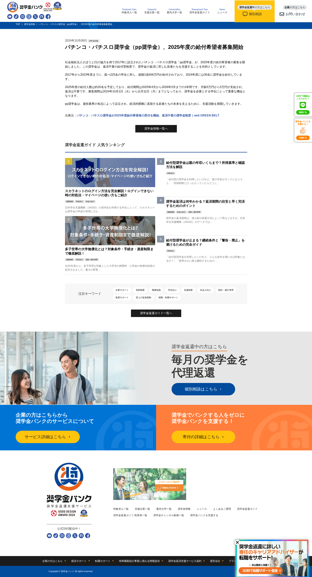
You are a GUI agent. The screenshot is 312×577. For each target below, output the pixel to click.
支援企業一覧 (152, 11)
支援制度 (188, 290)
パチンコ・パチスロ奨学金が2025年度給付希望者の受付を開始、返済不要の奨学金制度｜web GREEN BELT (148, 115)
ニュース (222, 11)
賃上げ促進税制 (143, 297)
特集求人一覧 (129, 11)
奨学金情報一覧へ (156, 128)
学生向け (172, 290)
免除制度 (140, 290)
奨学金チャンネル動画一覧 (168, 515)
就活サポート (79, 561)
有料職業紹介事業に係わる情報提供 (139, 561)
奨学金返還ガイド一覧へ (156, 313)
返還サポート (122, 297)
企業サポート (122, 290)
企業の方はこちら (52, 561)
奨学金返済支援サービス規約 (184, 561)
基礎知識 (156, 290)
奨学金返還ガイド (199, 11)
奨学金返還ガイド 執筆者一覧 (130, 515)
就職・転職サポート (168, 297)
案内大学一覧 (174, 11)
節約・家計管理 (225, 290)
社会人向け (205, 290)
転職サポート (102, 561)
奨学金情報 (184, 508)
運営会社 (215, 561)
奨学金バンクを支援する (204, 515)
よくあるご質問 (222, 508)
